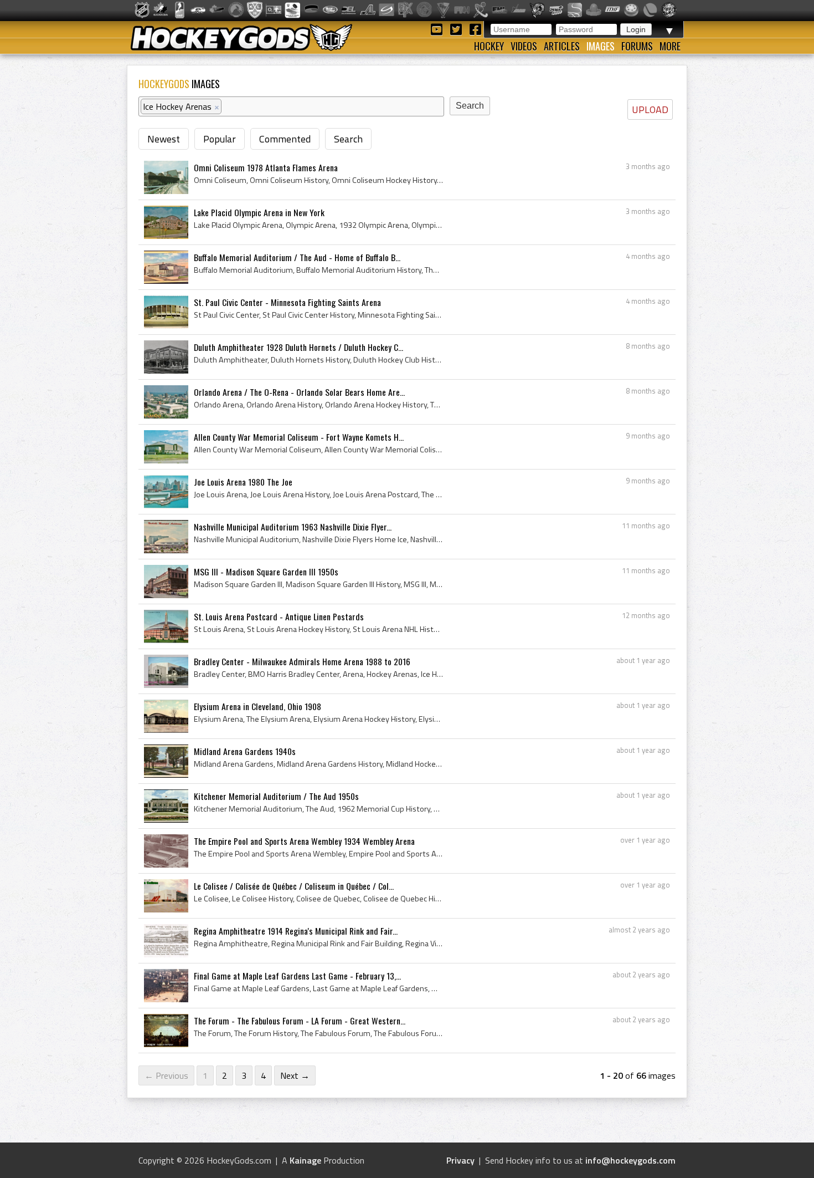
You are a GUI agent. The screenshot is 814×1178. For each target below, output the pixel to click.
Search (348, 138)
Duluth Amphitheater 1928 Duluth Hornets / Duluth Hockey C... (298, 347)
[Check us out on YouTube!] (438, 28)
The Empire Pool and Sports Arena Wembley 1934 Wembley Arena (304, 841)
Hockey (489, 46)
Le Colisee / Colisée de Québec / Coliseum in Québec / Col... (294, 886)
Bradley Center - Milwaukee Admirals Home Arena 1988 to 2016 (302, 661)
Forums (637, 46)
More (670, 46)
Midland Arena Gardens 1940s (245, 751)
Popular (219, 138)
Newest (163, 138)
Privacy (460, 1160)
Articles (562, 46)
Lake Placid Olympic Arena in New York (259, 212)
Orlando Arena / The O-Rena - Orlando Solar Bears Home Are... (299, 392)
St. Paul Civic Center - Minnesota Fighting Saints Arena (287, 302)
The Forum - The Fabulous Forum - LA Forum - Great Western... (299, 1020)
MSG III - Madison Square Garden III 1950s (266, 571)
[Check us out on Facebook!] (475, 28)
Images (600, 46)
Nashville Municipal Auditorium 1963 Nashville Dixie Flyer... (292, 526)
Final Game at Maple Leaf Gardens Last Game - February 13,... (297, 975)
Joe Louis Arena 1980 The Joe (243, 481)
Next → (295, 1075)
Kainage (305, 1160)
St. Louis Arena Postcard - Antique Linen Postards (279, 616)
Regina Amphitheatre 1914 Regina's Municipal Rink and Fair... (296, 930)
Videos (524, 46)
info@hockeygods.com (630, 1160)
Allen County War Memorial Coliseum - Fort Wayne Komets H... (299, 436)
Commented (285, 138)
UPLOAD (650, 109)
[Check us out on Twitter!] (457, 28)
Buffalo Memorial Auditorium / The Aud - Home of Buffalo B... (297, 257)
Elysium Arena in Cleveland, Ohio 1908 (257, 706)
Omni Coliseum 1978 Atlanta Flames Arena (266, 167)
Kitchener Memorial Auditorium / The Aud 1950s (276, 796)
